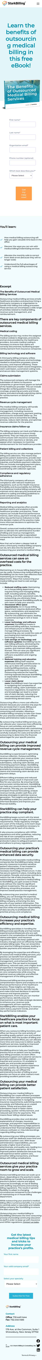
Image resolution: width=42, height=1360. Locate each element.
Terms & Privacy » (29, 1355)
